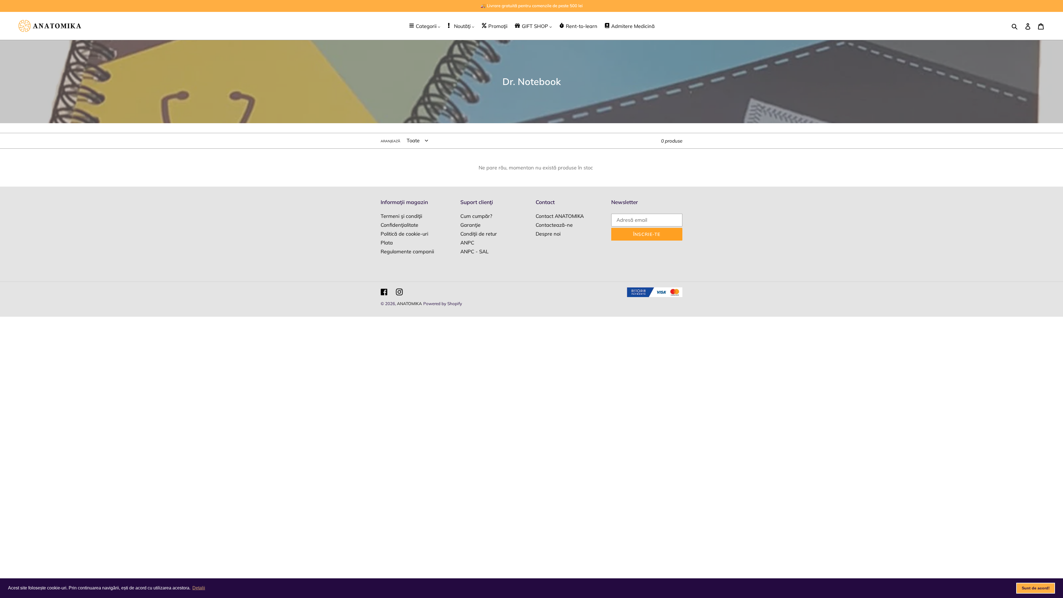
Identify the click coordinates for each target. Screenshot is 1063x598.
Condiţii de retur (478, 234)
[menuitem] (424, 26)
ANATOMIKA (409, 303)
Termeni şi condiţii (401, 216)
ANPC (467, 242)
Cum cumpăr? (476, 216)
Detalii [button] (198, 588)
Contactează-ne (554, 225)
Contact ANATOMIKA (560, 216)
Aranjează (390, 141)
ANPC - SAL (474, 251)
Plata (387, 242)
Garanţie (470, 225)
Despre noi (548, 234)
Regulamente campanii (407, 251)
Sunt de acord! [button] (1036, 588)
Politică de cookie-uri (404, 234)
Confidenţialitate (399, 225)
